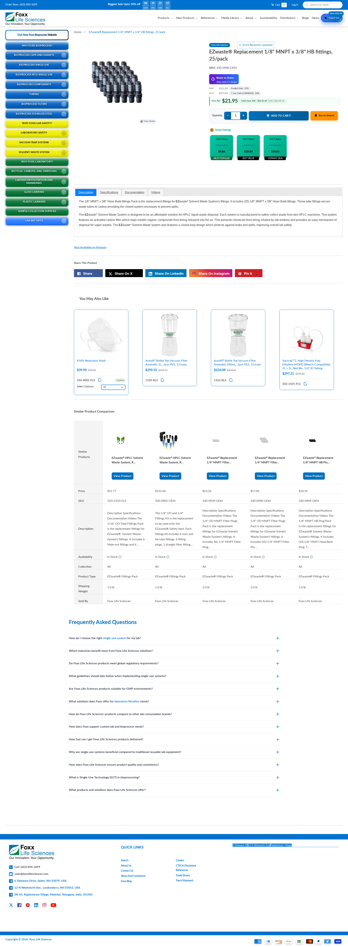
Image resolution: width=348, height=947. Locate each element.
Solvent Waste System (34, 152)
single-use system (114, 638)
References (182, 870)
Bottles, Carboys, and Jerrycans (34, 171)
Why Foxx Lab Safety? (37, 123)
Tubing (34, 94)
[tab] (85, 192)
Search (125, 860)
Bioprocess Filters (34, 104)
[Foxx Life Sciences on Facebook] (19, 906)
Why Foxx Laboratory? (37, 162)
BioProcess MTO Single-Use (34, 75)
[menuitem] (165, 17)
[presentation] (86, 192)
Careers (180, 860)
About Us (126, 865)
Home (77, 32)
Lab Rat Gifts (34, 221)
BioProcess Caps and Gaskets (34, 55)
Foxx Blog (126, 881)
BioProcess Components (34, 84)
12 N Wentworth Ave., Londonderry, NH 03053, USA (47, 887)
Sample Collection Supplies (37, 211)
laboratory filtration (126, 701)
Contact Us (127, 871)
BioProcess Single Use (34, 65)
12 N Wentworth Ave (259, 845)
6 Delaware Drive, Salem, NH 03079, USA (40, 881)
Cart (280, 5)
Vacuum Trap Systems (34, 142)
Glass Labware (34, 192)
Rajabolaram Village (281, 845)
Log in (295, 5)
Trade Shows (183, 875)
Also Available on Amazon (90, 247)
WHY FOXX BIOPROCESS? (37, 46)
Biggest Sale (335, 16)
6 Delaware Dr (240, 845)
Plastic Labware (34, 202)
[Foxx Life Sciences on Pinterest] (28, 906)
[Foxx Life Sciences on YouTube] (53, 905)
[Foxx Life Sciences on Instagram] (44, 906)
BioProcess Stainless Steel (34, 114)
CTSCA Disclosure (186, 865)
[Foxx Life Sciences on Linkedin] (36, 906)
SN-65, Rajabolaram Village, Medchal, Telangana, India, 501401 (53, 894)
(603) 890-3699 (28, 4)
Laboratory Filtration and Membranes (34, 181)
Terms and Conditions (133, 876)
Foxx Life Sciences (40, 939)
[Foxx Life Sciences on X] (11, 906)
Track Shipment (184, 880)
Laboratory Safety (34, 133)
